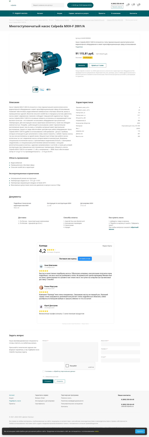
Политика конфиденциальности (72, 401)
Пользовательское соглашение (72, 404)
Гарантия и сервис (41, 395)
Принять (140, 431)
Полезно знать (66, 398)
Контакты (64, 406)
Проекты (12, 404)
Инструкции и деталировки (44, 401)
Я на (60, 371)
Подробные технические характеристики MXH (22, 204)
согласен (49, 371)
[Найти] (61, 5)
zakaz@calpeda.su (127, 406)
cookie (96, 431)
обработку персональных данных (64, 371)
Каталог (12, 395)
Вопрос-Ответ (40, 398)
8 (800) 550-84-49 (117, 4)
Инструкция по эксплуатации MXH (59, 203)
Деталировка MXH (86, 203)
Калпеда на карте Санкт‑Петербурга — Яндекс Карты (75, 323)
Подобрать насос (15, 401)
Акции (11, 398)
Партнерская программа (69, 395)
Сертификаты (40, 404)
